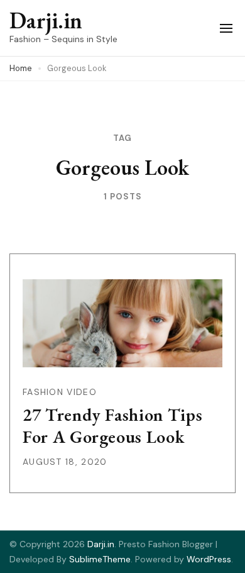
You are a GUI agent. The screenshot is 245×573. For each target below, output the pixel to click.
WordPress (209, 559)
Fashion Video (60, 392)
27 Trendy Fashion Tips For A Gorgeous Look (112, 425)
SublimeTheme (100, 559)
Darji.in (45, 20)
